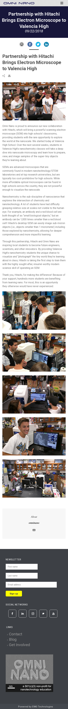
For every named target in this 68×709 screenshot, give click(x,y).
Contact (15, 634)
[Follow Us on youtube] (53, 614)
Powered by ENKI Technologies (35, 706)
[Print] (21, 44)
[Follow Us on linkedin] (23, 614)
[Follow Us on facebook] (12, 614)
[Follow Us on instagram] (33, 614)
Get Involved (19, 645)
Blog (13, 639)
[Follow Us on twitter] (43, 614)
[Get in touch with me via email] (34, 530)
